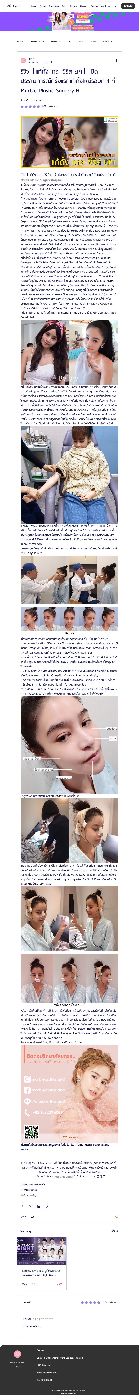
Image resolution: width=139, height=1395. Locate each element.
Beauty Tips (56, 41)
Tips (69, 41)
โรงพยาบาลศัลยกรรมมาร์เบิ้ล (33, 1185)
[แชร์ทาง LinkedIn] (38, 1206)
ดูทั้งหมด (115, 1231)
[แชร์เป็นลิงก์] (47, 1206)
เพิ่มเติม (106, 41)
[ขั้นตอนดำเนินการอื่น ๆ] (116, 60)
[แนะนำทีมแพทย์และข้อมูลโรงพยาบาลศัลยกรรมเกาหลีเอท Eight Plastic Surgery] (41, 1251)
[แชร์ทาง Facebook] (22, 1206)
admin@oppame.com (46, 1373)
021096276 (46, 1380)
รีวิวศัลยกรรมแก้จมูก (29, 1195)
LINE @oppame (44, 1365)
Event (80, 41)
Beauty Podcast (37, 41)
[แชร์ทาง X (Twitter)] (30, 1206)
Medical (93, 41)
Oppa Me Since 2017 (17, 1365)
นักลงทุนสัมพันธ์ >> (68, 1393)
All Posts (20, 41)
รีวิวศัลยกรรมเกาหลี (29, 1190)
